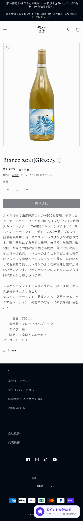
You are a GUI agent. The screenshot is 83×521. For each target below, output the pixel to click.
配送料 (15, 175)
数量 (5, 181)
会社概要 (14, 433)
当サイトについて (20, 381)
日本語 (39, 485)
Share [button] (12, 350)
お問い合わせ (17, 408)
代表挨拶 (14, 442)
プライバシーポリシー (22, 390)
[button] (5, 29)
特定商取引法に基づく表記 (25, 399)
